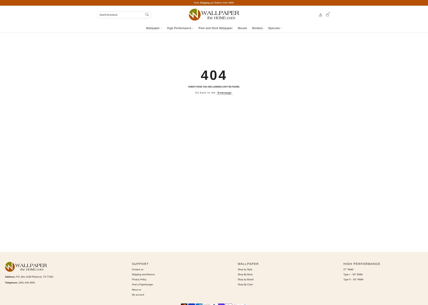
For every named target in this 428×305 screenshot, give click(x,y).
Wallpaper (153, 28)
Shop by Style (245, 269)
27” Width (348, 269)
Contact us (137, 269)
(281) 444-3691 (27, 282)
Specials (274, 28)
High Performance (179, 28)
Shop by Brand (245, 279)
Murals (242, 28)
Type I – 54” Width (353, 274)
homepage (225, 92)
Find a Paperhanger (142, 284)
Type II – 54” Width (353, 279)
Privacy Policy (139, 279)
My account (138, 294)
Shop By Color (245, 284)
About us (136, 289)
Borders (257, 28)
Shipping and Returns (143, 274)
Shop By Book (245, 274)
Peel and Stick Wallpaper (216, 28)
